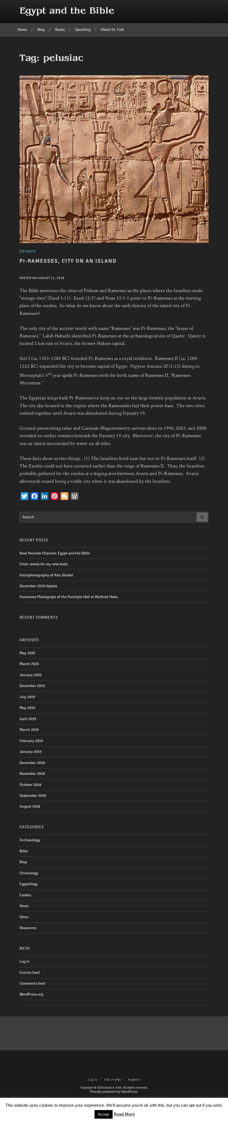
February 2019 (31, 740)
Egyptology (28, 884)
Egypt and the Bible (66, 11)
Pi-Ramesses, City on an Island (68, 261)
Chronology (28, 873)
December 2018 (32, 762)
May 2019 (27, 707)
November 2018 (32, 773)
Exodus (25, 895)
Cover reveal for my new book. (43, 564)
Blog (40, 29)
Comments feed (32, 983)
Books (60, 29)
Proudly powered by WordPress (114, 1092)
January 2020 (30, 675)
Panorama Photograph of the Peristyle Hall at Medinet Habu (68, 596)
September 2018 (32, 795)
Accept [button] (103, 1114)
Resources (27, 928)
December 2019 (32, 685)
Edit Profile (112, 1079)
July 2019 (27, 697)
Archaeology (29, 840)
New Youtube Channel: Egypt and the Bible (54, 553)
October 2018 (30, 784)
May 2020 (27, 653)
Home (22, 29)
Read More (124, 1114)
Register (134, 1079)
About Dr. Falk (112, 29)
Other (24, 917)
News (24, 906)
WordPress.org (31, 994)
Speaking (82, 29)
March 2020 (29, 663)
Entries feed (29, 972)
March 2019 (29, 729)
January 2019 (30, 751)
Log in (24, 961)
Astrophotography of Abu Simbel (46, 575)
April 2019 (27, 719)
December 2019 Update (38, 586)
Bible (23, 851)
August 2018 (29, 806)
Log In (92, 1079)
